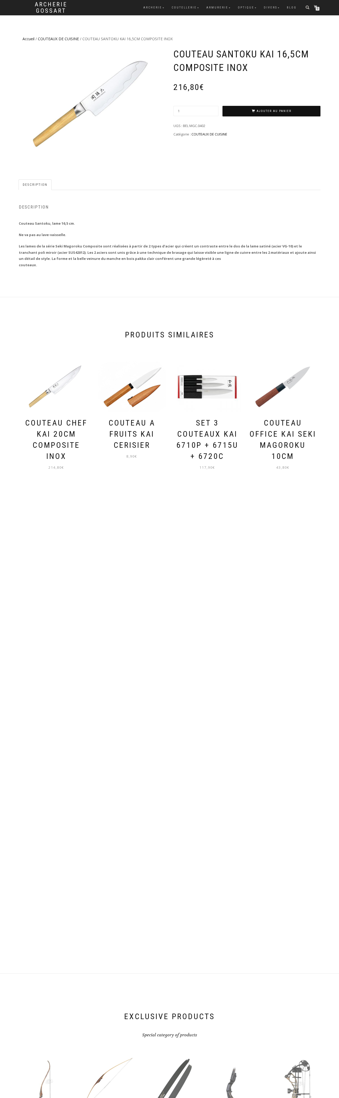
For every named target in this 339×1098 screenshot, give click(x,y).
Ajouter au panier (274, 111)
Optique (246, 7)
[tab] (35, 184)
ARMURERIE (217, 7)
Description (35, 185)
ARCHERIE (152, 7)
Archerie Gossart (51, 7)
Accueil (28, 38)
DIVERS (270, 7)
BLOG (292, 7)
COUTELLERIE (184, 7)
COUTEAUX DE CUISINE (58, 38)
